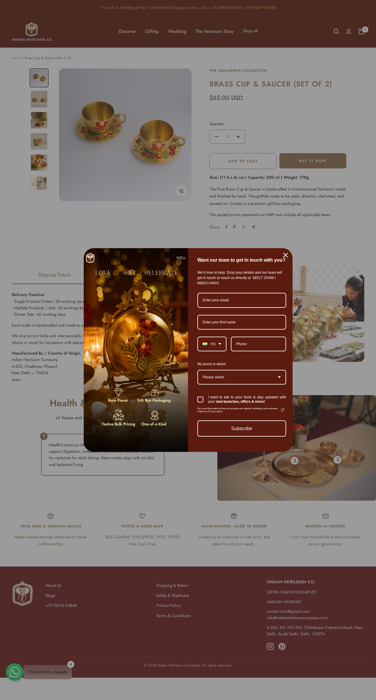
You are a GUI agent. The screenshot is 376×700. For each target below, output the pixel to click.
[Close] (285, 255)
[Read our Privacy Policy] (282, 409)
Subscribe (241, 428)
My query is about (211, 364)
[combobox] (211, 344)
